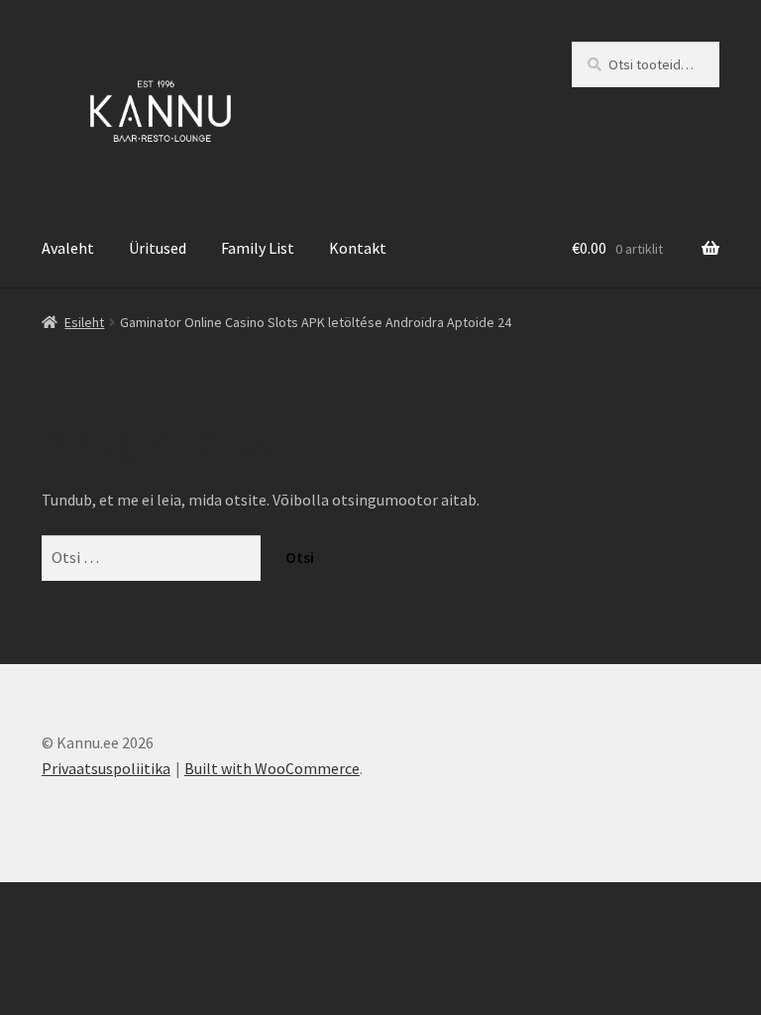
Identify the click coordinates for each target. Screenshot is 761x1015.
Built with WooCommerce (272, 768)
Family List (257, 248)
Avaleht (68, 248)
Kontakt (357, 248)
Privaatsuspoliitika (106, 768)
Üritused (157, 248)
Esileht (84, 322)
